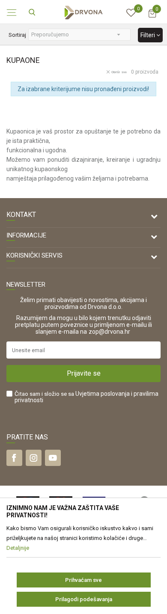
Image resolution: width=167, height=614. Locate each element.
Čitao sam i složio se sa (86, 397)
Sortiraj (17, 35)
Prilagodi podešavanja (83, 599)
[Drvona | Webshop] (83, 12)
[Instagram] (34, 458)
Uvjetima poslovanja (102, 393)
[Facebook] (14, 458)
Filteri (148, 35)
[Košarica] (152, 17)
